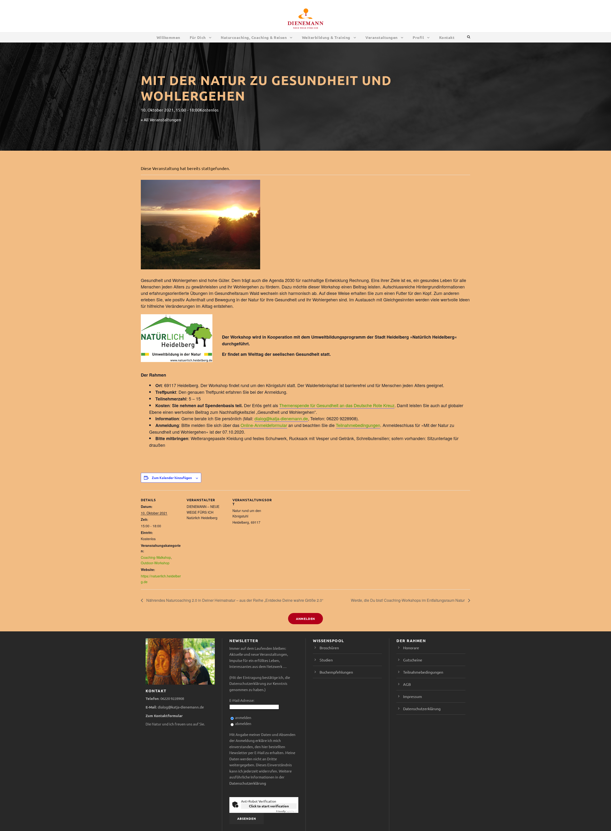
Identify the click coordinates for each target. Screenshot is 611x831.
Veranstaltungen (381, 37)
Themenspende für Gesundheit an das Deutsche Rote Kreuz (337, 405)
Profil (418, 37)
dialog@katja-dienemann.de (281, 418)
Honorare (411, 647)
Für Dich (198, 37)
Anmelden (305, 619)
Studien (326, 659)
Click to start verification (269, 806)
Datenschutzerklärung (247, 783)
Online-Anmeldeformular (264, 425)
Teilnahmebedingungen (358, 425)
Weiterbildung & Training (326, 37)
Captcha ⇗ (286, 811)
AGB (407, 684)
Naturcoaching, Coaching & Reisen (254, 37)
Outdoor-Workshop (155, 562)
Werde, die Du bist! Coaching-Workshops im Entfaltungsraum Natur (408, 600)
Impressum (412, 696)
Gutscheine (412, 659)
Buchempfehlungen (336, 672)
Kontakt (447, 37)
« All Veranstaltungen (161, 119)
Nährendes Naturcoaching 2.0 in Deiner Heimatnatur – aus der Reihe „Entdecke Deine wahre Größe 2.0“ (234, 600)
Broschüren (329, 647)
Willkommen (168, 37)
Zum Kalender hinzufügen (172, 477)
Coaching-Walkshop (156, 557)
